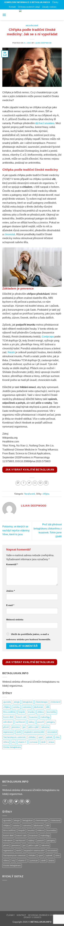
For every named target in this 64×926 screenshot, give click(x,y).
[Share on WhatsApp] (18, 483)
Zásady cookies (49, 7)
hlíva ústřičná (9, 712)
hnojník (21, 712)
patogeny (51, 722)
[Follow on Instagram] (10, 801)
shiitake (31, 737)
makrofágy (45, 717)
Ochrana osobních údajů (29, 7)
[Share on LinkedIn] (46, 483)
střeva (6, 742)
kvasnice (33, 717)
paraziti (40, 722)
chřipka (46, 494)
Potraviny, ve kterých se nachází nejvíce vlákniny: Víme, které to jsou (16, 530)
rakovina (45, 727)
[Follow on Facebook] (5, 801)
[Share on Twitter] (29, 483)
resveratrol (52, 732)
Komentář (12, 564)
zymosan (34, 742)
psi (24, 727)
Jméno (10, 591)
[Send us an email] (22, 801)
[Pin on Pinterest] (40, 483)
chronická (9, 234)
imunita (31, 712)
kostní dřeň (8, 717)
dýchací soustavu (44, 123)
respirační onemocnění (34, 732)
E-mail (10, 605)
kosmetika (51, 712)
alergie (17, 702)
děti (47, 707)
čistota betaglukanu (12, 747)
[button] (4, 14)
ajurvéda (7, 702)
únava (51, 742)
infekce (40, 712)
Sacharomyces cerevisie (14, 737)
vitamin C (22, 742)
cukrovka (27, 707)
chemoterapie (41, 702)
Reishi (11, 352)
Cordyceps (48, 336)
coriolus (16, 707)
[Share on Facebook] (23, 483)
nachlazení (20, 722)
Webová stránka (14, 619)
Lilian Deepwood (42, 43)
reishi (18, 732)
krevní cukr (21, 717)
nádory (31, 722)
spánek (49, 737)
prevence (16, 727)
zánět (43, 742)
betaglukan (27, 702)
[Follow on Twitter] (16, 801)
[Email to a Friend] (34, 483)
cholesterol (55, 702)
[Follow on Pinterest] (27, 801)
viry (13, 742)
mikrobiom (8, 722)
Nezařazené (32, 26)
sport (40, 737)
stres (57, 737)
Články (55, 2)
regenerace (8, 732)
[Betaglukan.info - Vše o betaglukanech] (32, 14)
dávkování (38, 707)
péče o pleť (33, 727)
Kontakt (12, 7)
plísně (6, 727)
